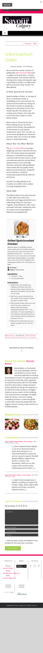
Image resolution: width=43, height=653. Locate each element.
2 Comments (32, 337)
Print (20, 237)
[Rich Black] (17, 16)
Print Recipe (27, 66)
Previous (28, 43)
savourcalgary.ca (9, 578)
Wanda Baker (10, 335)
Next (35, 43)
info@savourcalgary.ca (11, 573)
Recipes (24, 337)
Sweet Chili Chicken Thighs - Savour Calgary (18, 475)
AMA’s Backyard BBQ (23, 73)
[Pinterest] (38, 566)
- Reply (16, 443)
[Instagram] (35, 566)
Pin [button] (25, 237)
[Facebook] (31, 566)
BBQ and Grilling (30, 335)
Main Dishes (8, 337)
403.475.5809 (8, 568)
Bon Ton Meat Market (18, 148)
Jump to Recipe (16, 66)
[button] (6, 424)
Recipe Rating (10, 506)
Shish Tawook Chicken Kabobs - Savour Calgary (19, 441)
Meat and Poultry (17, 337)
